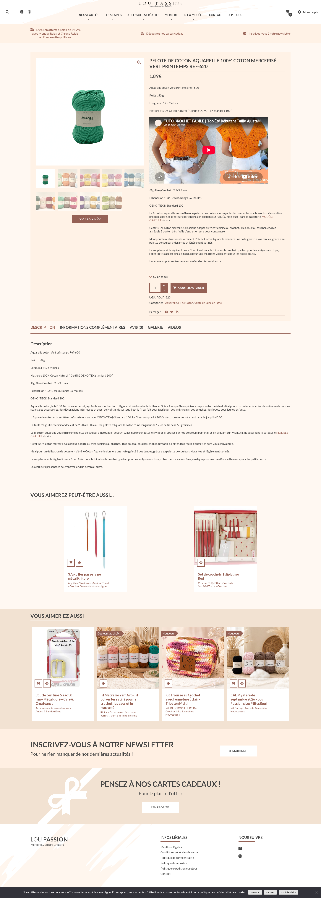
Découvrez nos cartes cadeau (164, 33)
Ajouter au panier (191, 287)
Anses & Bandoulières (48, 711)
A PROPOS (235, 15)
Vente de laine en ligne (208, 302)
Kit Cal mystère (240, 708)
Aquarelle (171, 302)
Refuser (270, 892)
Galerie (155, 327)
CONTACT (216, 15)
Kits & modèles (185, 711)
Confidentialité (288, 892)
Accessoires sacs (61, 708)
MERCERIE (171, 15)
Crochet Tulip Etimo (209, 583)
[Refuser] (316, 892)
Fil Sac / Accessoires (112, 712)
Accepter (255, 892)
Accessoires (42, 708)
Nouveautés (173, 714)
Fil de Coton (185, 302)
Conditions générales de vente (179, 852)
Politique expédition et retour (178, 868)
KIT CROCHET (179, 708)
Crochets (227, 583)
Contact (165, 873)
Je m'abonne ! (238, 751)
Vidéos (174, 327)
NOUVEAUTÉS (88, 15)
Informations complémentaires (92, 327)
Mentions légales (171, 847)
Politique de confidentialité (177, 857)
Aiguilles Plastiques (79, 583)
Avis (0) (136, 327)
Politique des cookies (173, 863)
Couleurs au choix (108, 633)
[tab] (42, 327)
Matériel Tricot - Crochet (212, 586)
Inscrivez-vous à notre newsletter (269, 33)
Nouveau (168, 633)
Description (42, 327)
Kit (167, 708)
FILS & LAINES (113, 15)
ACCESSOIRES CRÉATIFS (143, 15)
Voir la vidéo (90, 218)
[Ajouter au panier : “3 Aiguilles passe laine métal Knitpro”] (71, 563)
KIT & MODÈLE (193, 15)
